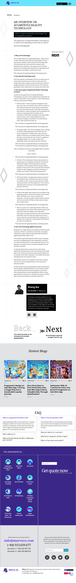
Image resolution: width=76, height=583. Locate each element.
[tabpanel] (14, 379)
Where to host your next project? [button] (52, 440)
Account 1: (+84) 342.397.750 (19, 548)
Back (22, 328)
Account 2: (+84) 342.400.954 (19, 551)
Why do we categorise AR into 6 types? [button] (54, 436)
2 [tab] (38, 404)
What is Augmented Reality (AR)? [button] (15, 418)
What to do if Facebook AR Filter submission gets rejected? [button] (18, 439)
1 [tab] (36, 404)
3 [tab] (40, 404)
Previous (2, 380)
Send (66, 550)
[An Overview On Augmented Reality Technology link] (12, 3)
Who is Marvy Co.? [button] (9, 434)
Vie (58, 4)
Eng (61, 4)
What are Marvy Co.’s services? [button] (52, 432)
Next (54, 329)
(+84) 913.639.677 (19, 545)
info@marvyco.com (19, 540)
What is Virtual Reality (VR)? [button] (52, 418)
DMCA (65, 570)
